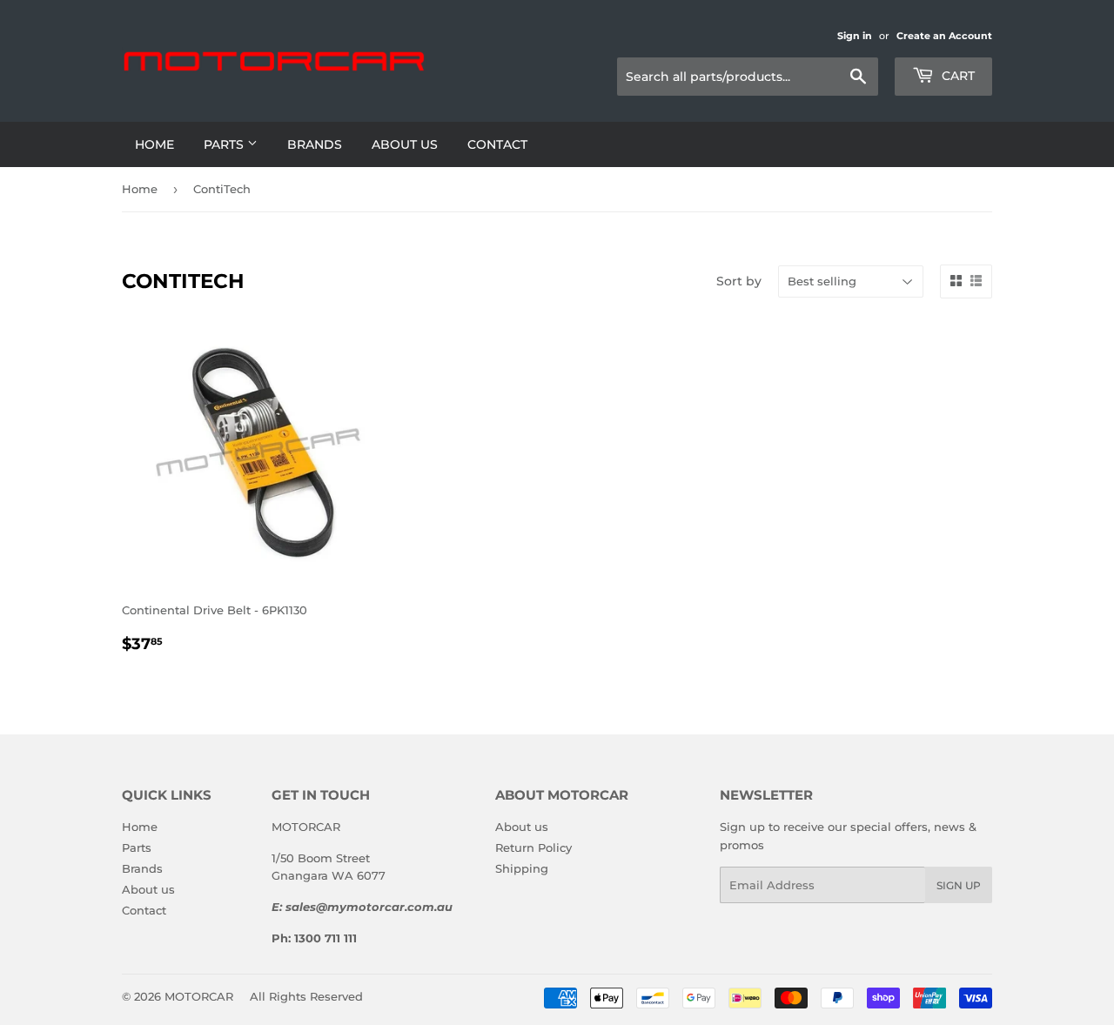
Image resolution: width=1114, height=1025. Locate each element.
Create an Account (944, 36)
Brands (314, 144)
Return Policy (533, 847)
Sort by (739, 281)
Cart (956, 76)
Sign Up (958, 885)
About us (405, 144)
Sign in (854, 36)
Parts (225, 144)
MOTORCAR (198, 996)
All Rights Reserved (306, 996)
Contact (497, 144)
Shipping (521, 868)
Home (154, 144)
